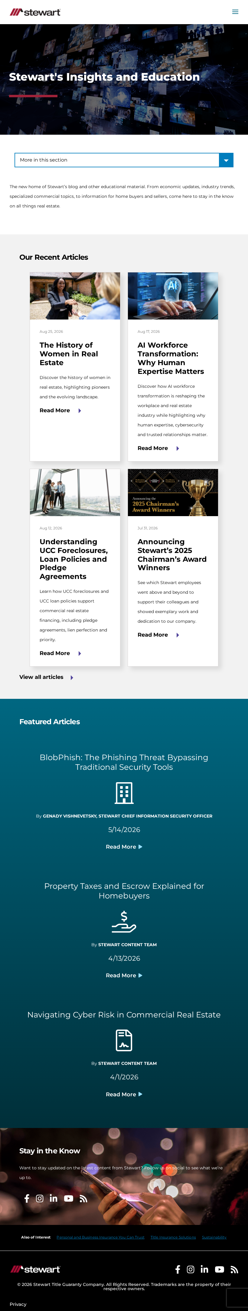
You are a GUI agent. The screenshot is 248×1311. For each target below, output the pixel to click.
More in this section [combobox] (43, 160)
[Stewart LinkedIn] (204, 1271)
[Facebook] (27, 1200)
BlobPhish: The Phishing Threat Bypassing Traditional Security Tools (124, 762)
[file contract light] (124, 1044)
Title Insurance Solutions (173, 1237)
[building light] (124, 796)
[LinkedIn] (53, 1200)
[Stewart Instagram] (190, 1271)
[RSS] (83, 1200)
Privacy (18, 1304)
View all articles (41, 677)
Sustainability (214, 1237)
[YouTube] (68, 1200)
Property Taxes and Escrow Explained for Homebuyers (124, 891)
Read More (55, 410)
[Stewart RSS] (234, 1271)
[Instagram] (40, 1200)
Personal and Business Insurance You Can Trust (100, 1237)
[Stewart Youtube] (219, 1271)
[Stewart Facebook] (178, 1271)
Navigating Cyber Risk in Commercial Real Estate (124, 1015)
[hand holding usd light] (124, 925)
